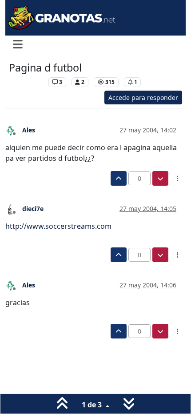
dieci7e (33, 208)
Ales (28, 130)
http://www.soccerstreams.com (58, 226)
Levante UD (26, 82)
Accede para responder (143, 97)
